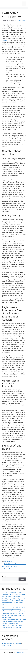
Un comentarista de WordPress (11, 643)
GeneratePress (20, 652)
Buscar (4, 576)
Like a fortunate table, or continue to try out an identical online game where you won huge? (13, 615)
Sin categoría (8, 561)
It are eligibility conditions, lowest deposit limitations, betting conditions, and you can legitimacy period (13, 594)
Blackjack (7, 568)
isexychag (5, 40)
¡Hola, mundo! (6, 645)
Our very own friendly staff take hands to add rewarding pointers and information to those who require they (13, 609)
